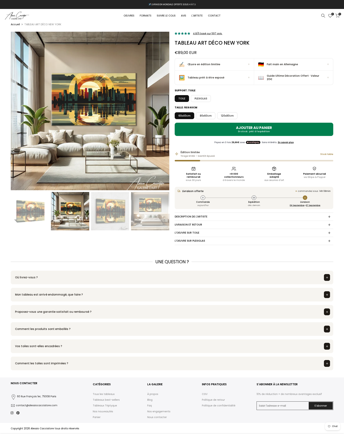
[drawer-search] (323, 16)
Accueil (15, 24)
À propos (152, 394)
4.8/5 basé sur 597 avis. (207, 33)
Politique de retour (213, 400)
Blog (149, 400)
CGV (204, 394)
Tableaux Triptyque (105, 405)
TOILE (181, 98)
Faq (149, 405)
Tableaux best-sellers (106, 400)
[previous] (18, 111)
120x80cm (227, 116)
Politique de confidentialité (218, 405)
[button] (214, 64)
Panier (97, 417)
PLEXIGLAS (201, 98)
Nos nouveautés (103, 411)
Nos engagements (158, 411)
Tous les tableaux (104, 394)
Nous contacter (157, 417)
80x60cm (206, 116)
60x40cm (184, 116)
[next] (162, 111)
